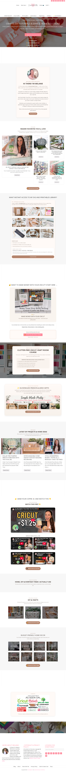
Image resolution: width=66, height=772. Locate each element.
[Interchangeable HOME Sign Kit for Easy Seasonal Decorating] (33, 446)
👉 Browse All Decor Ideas (33, 665)
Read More (17, 175)
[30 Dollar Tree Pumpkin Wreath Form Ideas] (41, 142)
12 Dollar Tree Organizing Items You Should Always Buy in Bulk (57, 178)
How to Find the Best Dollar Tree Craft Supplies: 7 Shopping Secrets (41, 178)
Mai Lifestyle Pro (30, 769)
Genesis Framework (37, 769)
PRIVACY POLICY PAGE (34, 758)
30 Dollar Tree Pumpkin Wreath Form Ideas (41, 152)
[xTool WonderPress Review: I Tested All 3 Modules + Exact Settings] (54, 446)
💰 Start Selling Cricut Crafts (33, 334)
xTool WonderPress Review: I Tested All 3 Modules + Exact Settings (53, 457)
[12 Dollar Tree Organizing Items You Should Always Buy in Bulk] (57, 168)
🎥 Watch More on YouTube (33, 568)
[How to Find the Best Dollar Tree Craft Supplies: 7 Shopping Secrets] (41, 168)
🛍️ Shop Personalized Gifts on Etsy (33, 411)
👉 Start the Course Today (33, 370)
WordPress (43, 769)
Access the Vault (33, 256)
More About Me (33, 113)
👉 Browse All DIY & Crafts (33, 622)
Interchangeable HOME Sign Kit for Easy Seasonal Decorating (33, 457)
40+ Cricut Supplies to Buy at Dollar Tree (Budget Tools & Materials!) (17, 168)
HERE (3, 761)
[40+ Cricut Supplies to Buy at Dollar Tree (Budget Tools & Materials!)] (17, 150)
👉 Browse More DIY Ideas (33, 188)
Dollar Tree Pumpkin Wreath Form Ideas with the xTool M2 (11, 457)
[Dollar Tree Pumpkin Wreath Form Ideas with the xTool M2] (11, 446)
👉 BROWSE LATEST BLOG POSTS (33, 35)
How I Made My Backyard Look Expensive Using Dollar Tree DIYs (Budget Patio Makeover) (56, 153)
